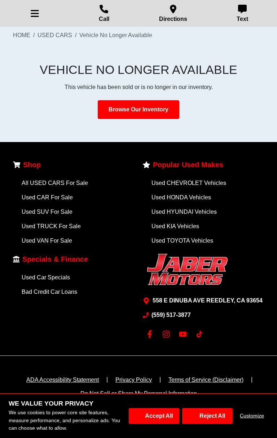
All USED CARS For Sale (55, 183)
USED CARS (55, 35)
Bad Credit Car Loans (49, 292)
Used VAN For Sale (47, 241)
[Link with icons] (151, 334)
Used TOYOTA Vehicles (182, 241)
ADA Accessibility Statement (62, 380)
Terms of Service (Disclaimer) (205, 380)
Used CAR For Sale (47, 197)
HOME (21, 35)
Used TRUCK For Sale (51, 226)
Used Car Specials (46, 277)
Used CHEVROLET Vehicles (188, 183)
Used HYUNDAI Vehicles (184, 212)
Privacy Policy (133, 380)
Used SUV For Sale (47, 212)
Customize (252, 416)
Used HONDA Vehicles (181, 197)
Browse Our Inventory (138, 109)
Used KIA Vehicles (175, 226)
